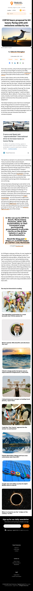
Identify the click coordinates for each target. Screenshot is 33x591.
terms (19, 308)
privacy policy (26, 308)
